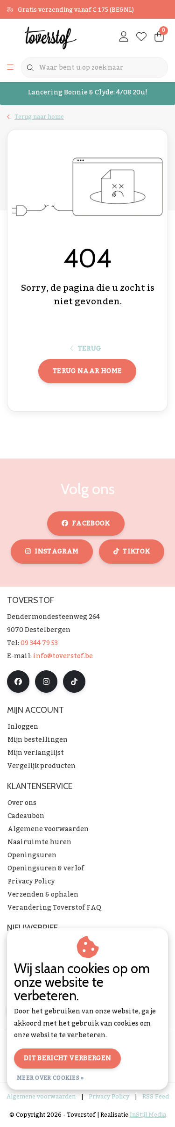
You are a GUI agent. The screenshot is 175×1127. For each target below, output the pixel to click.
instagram (56, 551)
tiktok (136, 551)
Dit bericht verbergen (67, 1058)
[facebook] (18, 681)
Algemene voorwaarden (41, 1097)
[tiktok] (74, 681)
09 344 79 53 (39, 643)
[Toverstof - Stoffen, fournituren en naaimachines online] (51, 37)
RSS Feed (155, 1097)
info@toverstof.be (63, 656)
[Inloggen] (124, 37)
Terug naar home (87, 371)
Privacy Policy (109, 1097)
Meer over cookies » (50, 1078)
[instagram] (46, 681)
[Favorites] (141, 37)
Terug (89, 348)
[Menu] (10, 67)
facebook (91, 523)
